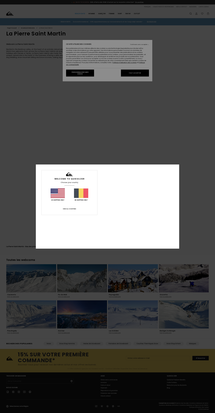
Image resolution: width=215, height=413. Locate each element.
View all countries (69, 209)
